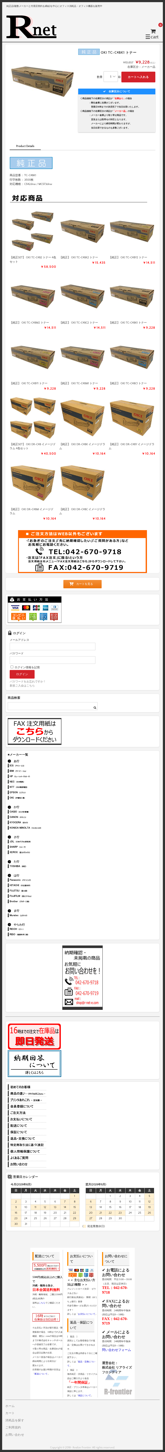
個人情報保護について (27, 1151)
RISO (32, 935)
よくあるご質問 (27, 1158)
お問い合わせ (27, 1164)
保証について (27, 1132)
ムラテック (32, 915)
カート (10, 1413)
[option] (42, 81)
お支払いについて (27, 1119)
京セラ (32, 823)
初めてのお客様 (27, 1087)
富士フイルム (32, 896)
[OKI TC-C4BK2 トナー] (82, 231)
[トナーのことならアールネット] (33, 36)
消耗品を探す (14, 1420)
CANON (32, 817)
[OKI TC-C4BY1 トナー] (33, 357)
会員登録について (27, 1106)
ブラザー (32, 901)
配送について (27, 1125)
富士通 (32, 891)
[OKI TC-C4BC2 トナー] (82, 296)
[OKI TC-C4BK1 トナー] (132, 296)
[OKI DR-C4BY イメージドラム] (132, 418)
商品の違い (27, 1093)
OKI (32, 798)
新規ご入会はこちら (22, 685)
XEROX (32, 852)
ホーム (10, 1406)
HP (32, 776)
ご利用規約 (13, 1427)
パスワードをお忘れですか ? (27, 681)
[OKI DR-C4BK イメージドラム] (82, 418)
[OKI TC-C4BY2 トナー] (132, 231)
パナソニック (32, 880)
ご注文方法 (27, 1113)
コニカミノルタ (32, 828)
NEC (32, 782)
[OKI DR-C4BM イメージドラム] (33, 483)
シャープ (32, 847)
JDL (32, 842)
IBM (32, 771)
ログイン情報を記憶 (27, 667)
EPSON (32, 793)
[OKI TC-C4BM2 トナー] (33, 296)
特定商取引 (27, 1145)
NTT (32, 787)
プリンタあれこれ (27, 1100)
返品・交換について (27, 1138)
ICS (32, 766)
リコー (32, 929)
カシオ (32, 812)
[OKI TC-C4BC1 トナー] (132, 357)
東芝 (32, 866)
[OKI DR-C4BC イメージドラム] (82, 483)
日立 (32, 885)
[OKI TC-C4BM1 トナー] (82, 357)
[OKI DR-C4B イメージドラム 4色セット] (33, 418)
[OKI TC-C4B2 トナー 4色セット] (33, 231)
